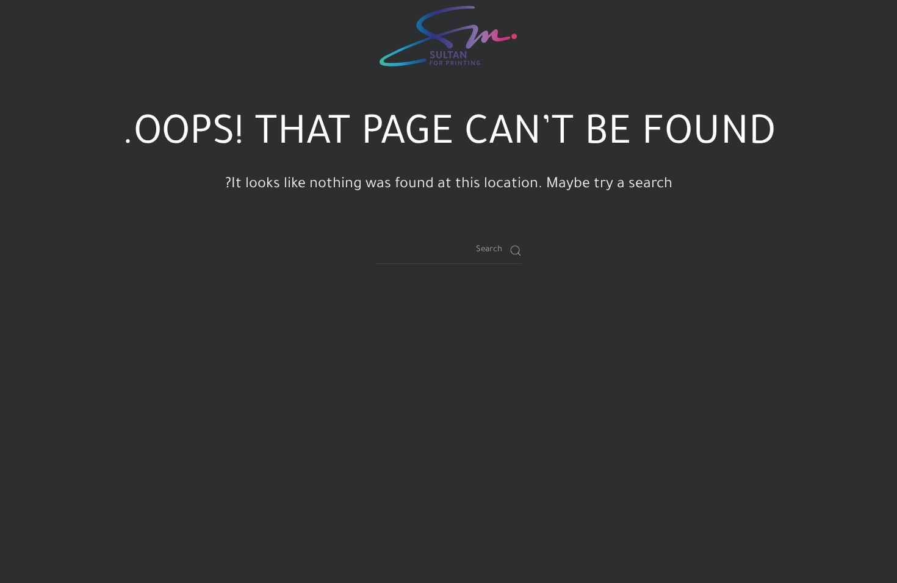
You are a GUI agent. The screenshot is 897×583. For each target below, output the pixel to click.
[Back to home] (448, 36)
